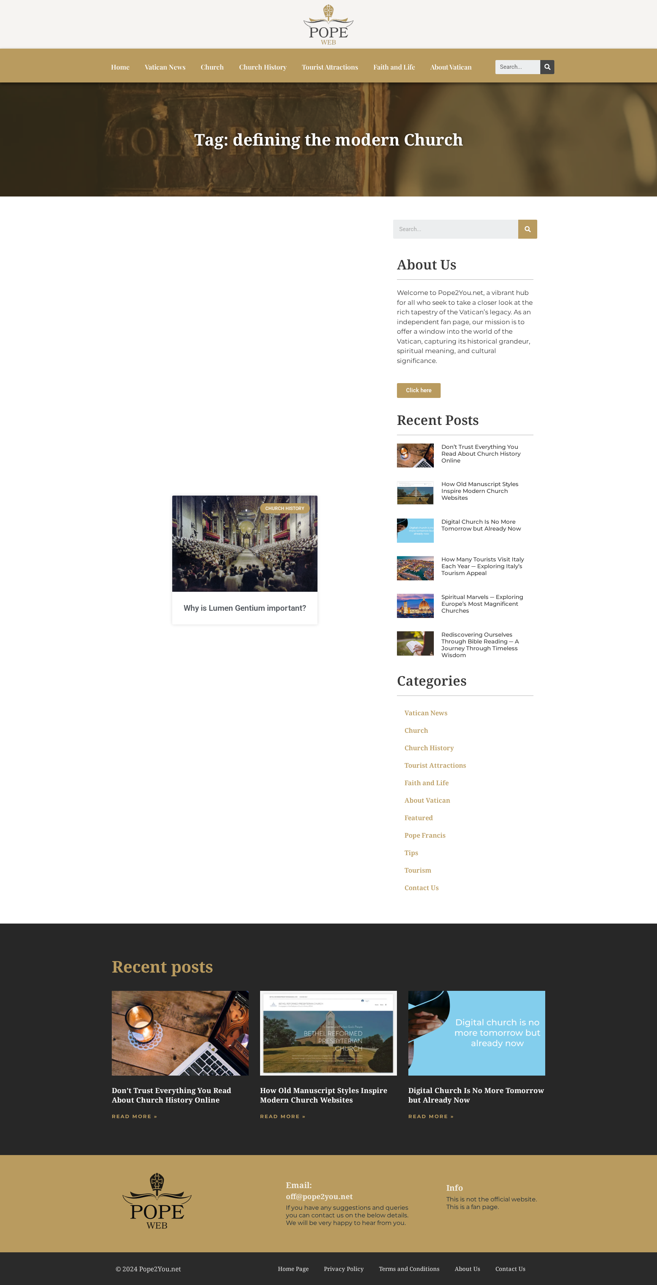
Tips (411, 852)
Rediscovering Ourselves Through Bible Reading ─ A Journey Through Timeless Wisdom (480, 645)
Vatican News (165, 66)
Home (120, 66)
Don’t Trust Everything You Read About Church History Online (481, 453)
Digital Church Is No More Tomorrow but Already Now (481, 525)
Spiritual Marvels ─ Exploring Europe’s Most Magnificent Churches (482, 603)
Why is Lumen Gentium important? (245, 608)
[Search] (547, 67)
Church (212, 66)
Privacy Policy (344, 1268)
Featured (419, 817)
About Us (467, 1268)
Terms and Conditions (409, 1268)
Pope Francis (425, 835)
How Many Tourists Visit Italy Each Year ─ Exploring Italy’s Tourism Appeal (482, 566)
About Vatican (451, 66)
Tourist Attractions (330, 66)
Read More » (134, 1116)
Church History (263, 66)
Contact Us (422, 887)
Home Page (293, 1268)
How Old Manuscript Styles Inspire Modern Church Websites (480, 490)
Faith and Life (394, 66)
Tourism (418, 870)
